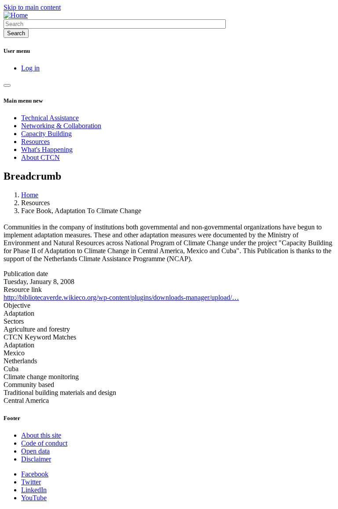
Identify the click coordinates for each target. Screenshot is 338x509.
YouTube (34, 498)
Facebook (34, 474)
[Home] (16, 15)
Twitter (31, 482)
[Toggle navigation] (7, 85)
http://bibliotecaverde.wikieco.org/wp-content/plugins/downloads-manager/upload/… (121, 297)
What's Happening (47, 149)
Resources (35, 141)
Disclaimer (36, 459)
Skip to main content (32, 7)
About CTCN (40, 157)
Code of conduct (44, 443)
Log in (30, 68)
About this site (41, 435)
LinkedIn (34, 490)
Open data (35, 451)
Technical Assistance (50, 118)
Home (29, 195)
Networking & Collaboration (61, 125)
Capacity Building (46, 133)
